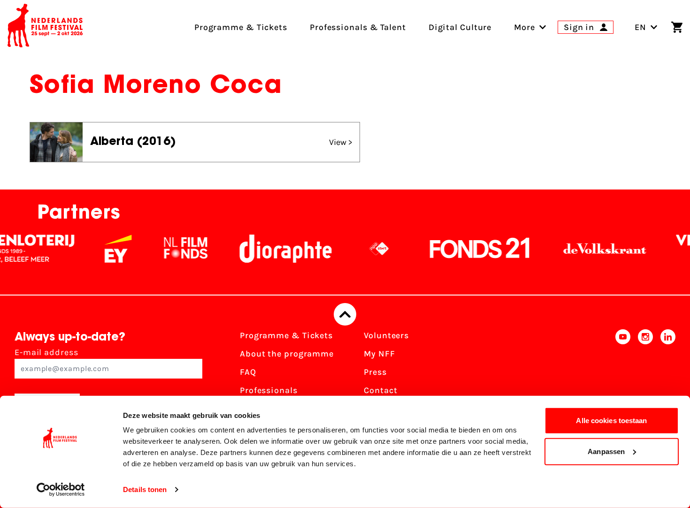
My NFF (379, 354)
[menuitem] (524, 27)
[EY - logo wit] (109, 249)
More (524, 27)
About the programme (287, 354)
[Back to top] (345, 314)
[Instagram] (645, 375)
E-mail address (46, 352)
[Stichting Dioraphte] (277, 249)
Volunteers (386, 335)
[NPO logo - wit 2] (370, 249)
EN (640, 27)
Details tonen (145, 489)
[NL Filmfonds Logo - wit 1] (177, 249)
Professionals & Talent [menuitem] (358, 27)
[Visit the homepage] (45, 27)
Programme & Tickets (286, 335)
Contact (380, 390)
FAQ (248, 372)
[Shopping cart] (676, 27)
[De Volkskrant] (596, 249)
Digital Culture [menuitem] (460, 27)
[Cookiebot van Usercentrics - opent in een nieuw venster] (61, 490)
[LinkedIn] (667, 375)
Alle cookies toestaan (611, 421)
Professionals (269, 390)
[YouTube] (622, 375)
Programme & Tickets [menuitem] (240, 27)
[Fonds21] (471, 249)
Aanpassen (606, 451)
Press (375, 372)
